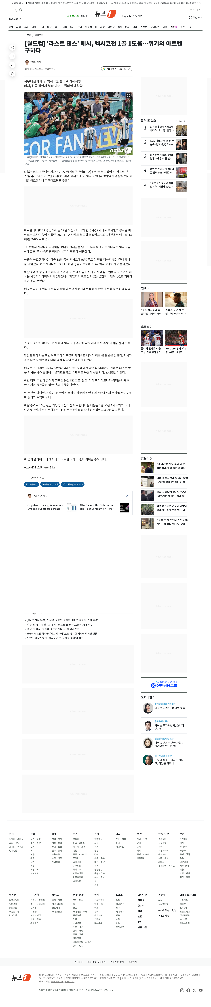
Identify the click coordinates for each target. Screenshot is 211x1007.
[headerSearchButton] (20, 10)
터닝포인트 (185, 915)
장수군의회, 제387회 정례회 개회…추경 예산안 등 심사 (166, 3)
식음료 (183, 869)
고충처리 (133, 961)
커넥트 (193, 9)
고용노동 (56, 854)
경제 (54, 834)
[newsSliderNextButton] (184, 120)
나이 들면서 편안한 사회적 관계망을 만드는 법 (169, 744)
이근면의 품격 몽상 (163, 755)
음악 (96, 911)
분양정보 (13, 908)
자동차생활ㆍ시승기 (82, 942)
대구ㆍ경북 (99, 873)
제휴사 (161, 894)
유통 (182, 858)
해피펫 (84, 16)
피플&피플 (78, 873)
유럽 (75, 850)
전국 (96, 834)
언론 (75, 919)
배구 (118, 915)
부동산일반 (14, 900)
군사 (139, 843)
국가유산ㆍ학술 (80, 911)
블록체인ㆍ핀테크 (166, 866)
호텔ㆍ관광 (185, 873)
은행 (160, 847)
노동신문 (137, 16)
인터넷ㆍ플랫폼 (37, 900)
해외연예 (98, 915)
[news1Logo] (21, 978)
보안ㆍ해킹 (35, 915)
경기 (96, 847)
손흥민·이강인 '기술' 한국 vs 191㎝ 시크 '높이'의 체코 (55, 638)
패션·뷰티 (184, 866)
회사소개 (78, 961)
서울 (96, 843)
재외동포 (120, 847)
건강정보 (77, 923)
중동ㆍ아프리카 (80, 854)
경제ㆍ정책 (57, 839)
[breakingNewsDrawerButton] (16, 10)
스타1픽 (183, 908)
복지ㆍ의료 (57, 900)
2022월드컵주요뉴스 (73, 484)
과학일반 (34, 923)
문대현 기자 (35, 62)
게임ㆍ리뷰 (35, 919)
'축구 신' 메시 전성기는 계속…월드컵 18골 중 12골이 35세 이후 (60, 624)
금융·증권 (163, 834)
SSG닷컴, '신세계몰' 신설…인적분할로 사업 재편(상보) (109, 3)
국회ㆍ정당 (14, 843)
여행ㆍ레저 (78, 927)
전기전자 (184, 847)
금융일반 (162, 839)
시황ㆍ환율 (163, 858)
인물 (32, 866)
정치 (11, 834)
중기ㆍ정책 (185, 854)
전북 (96, 866)
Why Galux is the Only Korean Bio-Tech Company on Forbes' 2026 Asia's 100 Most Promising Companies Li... (98, 507)
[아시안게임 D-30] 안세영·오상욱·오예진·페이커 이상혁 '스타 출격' (62, 620)
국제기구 (77, 869)
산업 (182, 834)
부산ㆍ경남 (99, 877)
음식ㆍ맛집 (78, 945)
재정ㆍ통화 (57, 843)
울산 (96, 881)
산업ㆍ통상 (57, 847)
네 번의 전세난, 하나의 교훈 (170, 708)
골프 (118, 923)
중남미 (76, 858)
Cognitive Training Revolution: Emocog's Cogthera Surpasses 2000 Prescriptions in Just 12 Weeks (45, 507)
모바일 (33, 908)
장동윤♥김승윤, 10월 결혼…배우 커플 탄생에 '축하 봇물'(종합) (162, 158)
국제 (75, 834)
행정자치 (98, 839)
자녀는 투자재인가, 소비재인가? (169, 727)
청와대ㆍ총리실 (16, 839)
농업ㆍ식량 (57, 858)
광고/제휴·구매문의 (96, 961)
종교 (75, 908)
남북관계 (141, 858)
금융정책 (162, 843)
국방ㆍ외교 (121, 839)
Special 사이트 (188, 894)
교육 (32, 847)
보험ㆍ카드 (163, 850)
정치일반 (13, 850)
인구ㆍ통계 (57, 850)
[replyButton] (12, 56)
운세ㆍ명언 (78, 930)
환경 (32, 858)
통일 (118, 843)
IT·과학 (34, 894)
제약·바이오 (57, 904)
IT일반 (33, 911)
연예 (144, 288)
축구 (118, 908)
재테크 (161, 862)
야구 (118, 900)
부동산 (12, 894)
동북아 (76, 839)
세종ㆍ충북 (99, 858)
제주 (96, 885)
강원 (96, 854)
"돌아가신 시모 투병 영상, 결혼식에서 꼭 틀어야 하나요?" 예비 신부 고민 (171, 468)
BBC (160, 900)
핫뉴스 (145, 458)
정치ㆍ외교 (142, 839)
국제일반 (77, 881)
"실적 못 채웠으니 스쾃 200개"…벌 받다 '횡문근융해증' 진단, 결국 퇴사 (172, 524)
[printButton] (12, 73)
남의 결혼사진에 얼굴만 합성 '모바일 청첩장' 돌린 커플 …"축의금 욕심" (172, 482)
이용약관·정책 (117, 961)
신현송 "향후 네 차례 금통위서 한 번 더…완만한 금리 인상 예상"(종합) (46, 3)
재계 (182, 843)
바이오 (55, 894)
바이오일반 (57, 911)
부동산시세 (14, 911)
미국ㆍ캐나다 (79, 843)
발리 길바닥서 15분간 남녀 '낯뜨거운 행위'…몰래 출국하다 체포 (171, 496)
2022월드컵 (31, 484)
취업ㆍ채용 (185, 877)
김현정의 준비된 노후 (164, 738)
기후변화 (77, 866)
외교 (118, 834)
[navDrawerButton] (10, 10)
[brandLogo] (106, 13)
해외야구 (120, 904)
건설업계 (13, 915)
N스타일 (98, 923)
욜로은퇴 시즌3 (161, 721)
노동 (32, 854)
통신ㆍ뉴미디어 (37, 904)
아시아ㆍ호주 (79, 847)
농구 (118, 919)
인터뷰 (97, 919)
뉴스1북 (183, 919)
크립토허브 (73, 16)
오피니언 (146, 697)
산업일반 (184, 839)
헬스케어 (56, 908)
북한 (139, 834)
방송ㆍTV (98, 904)
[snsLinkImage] (182, 990)
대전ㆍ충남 (99, 862)
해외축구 (120, 911)
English (126, 16)
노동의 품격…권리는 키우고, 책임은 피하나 (169, 761)
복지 (32, 850)
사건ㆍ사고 (35, 839)
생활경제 (184, 862)
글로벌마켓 (163, 904)
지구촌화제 (78, 877)
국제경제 (77, 862)
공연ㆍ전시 (78, 900)
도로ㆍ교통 (78, 934)
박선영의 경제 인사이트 (165, 704)
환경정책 (56, 862)
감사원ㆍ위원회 (16, 847)
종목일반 (120, 927)
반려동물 (77, 938)
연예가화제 (99, 900)
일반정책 (13, 904)
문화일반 (77, 915)
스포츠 (28, 35)
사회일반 (34, 873)
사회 (32, 834)
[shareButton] (12, 47)
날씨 (32, 862)
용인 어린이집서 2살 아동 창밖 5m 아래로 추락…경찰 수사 (162, 172)
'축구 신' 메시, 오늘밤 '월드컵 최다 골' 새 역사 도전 (53, 629)
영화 (96, 908)
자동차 (183, 850)
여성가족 (34, 869)
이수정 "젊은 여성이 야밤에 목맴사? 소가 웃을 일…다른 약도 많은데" (171, 510)
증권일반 (162, 854)
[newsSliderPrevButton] (176, 120)
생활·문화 (78, 894)
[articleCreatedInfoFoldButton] (56, 68)
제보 (200, 9)
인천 (96, 850)
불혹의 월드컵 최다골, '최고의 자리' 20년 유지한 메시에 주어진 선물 (62, 633)
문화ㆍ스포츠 (143, 854)
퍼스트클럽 (185, 923)
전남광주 (98, 869)
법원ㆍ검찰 (35, 843)
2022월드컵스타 (50, 484)
